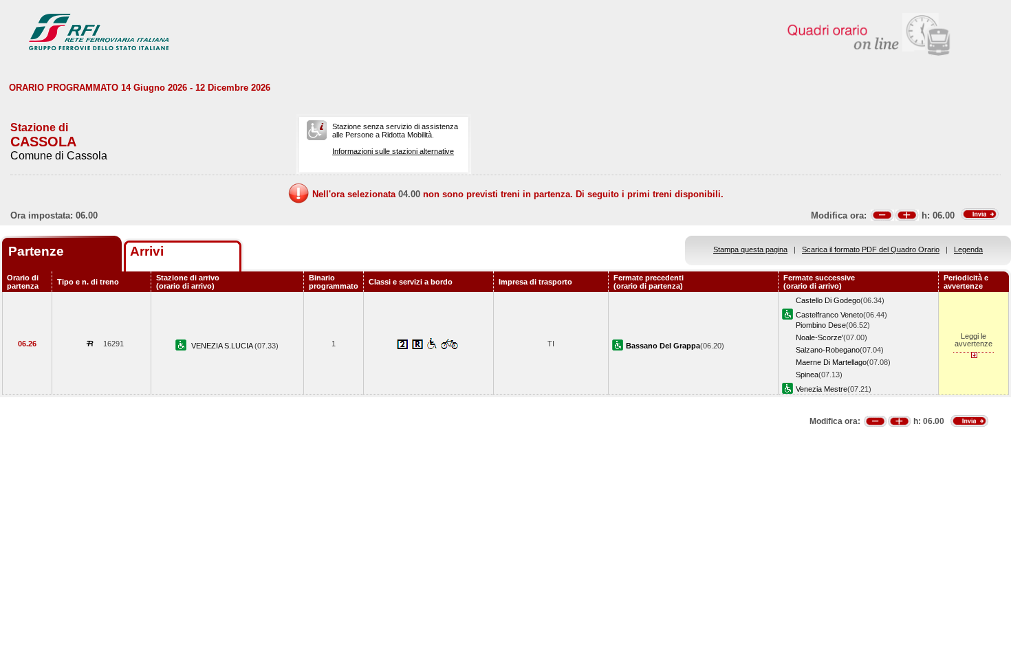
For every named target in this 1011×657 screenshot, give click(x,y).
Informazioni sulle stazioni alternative (393, 151)
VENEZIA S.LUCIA (222, 346)
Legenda (968, 249)
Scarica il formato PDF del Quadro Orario (870, 249)
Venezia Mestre (821, 389)
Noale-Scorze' (819, 337)
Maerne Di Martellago (831, 362)
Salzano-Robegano (828, 350)
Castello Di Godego (828, 300)
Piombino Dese (821, 325)
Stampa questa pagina (750, 249)
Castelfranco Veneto (829, 315)
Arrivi (147, 251)
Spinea (807, 374)
